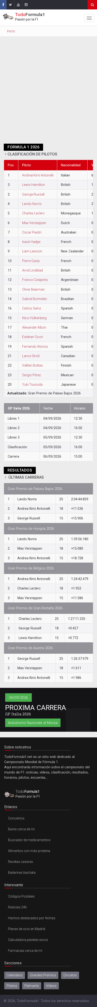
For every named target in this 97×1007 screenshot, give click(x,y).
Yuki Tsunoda (32, 384)
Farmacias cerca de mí (25, 951)
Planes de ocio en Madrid (26, 929)
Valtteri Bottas (32, 365)
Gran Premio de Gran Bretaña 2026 (35, 608)
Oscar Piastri (31, 232)
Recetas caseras (20, 862)
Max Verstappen (34, 223)
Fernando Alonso (35, 346)
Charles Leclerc (33, 213)
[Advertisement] (48, 92)
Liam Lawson (32, 251)
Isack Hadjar (31, 242)
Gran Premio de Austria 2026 (30, 648)
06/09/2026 (18, 697)
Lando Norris (32, 204)
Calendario (15, 975)
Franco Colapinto (35, 280)
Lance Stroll (31, 356)
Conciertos (16, 818)
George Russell (33, 194)
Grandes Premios (43, 975)
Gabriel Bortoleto (34, 299)
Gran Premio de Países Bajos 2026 (35, 489)
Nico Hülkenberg (34, 318)
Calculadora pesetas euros (28, 940)
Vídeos (51, 986)
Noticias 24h (17, 907)
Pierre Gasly (31, 261)
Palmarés (31, 986)
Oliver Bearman (33, 289)
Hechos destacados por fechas (31, 918)
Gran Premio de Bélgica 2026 (31, 568)
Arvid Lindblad (32, 270)
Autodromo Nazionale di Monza (33, 723)
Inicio (11, 31)
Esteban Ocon (32, 337)
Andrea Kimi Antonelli (37, 175)
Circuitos (70, 975)
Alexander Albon (34, 327)
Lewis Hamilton (33, 185)
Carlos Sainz (31, 308)
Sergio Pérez (31, 375)
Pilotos (12, 986)
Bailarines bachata (22, 872)
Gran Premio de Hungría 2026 (31, 528)
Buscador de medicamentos (29, 840)
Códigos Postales (21, 896)
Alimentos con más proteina (29, 851)
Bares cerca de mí (21, 829)
